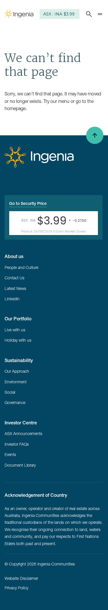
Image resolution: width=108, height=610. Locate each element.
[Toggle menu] (99, 14)
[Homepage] (19, 14)
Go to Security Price (28, 203)
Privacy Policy (16, 587)
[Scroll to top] (94, 135)
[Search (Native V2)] (88, 14)
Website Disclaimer (21, 578)
